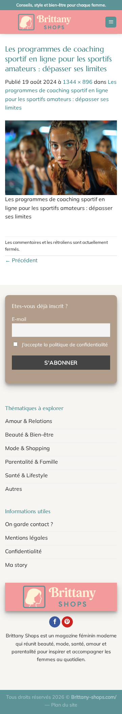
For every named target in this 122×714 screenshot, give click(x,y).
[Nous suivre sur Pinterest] (67, 622)
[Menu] (110, 22)
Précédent (21, 260)
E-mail (19, 319)
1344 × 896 (78, 81)
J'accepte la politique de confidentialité (65, 345)
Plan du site (64, 705)
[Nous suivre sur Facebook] (54, 622)
